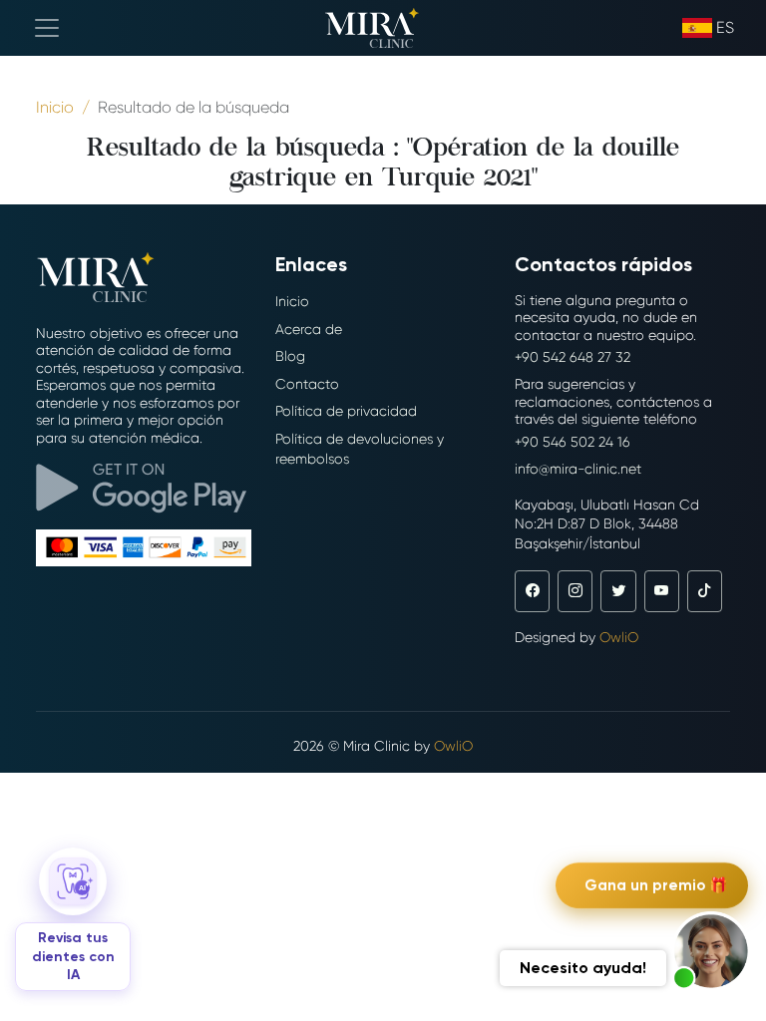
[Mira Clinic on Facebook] (532, 591)
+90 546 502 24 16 (572, 442)
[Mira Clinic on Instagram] (575, 591)
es (725, 27)
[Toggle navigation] (47, 28)
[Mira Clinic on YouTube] (661, 591)
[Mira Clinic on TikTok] (704, 591)
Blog (290, 356)
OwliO (618, 637)
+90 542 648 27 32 (572, 357)
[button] (711, 951)
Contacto (307, 384)
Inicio (292, 301)
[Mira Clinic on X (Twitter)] (617, 591)
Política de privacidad (346, 411)
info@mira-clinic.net (578, 469)
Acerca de (308, 329)
